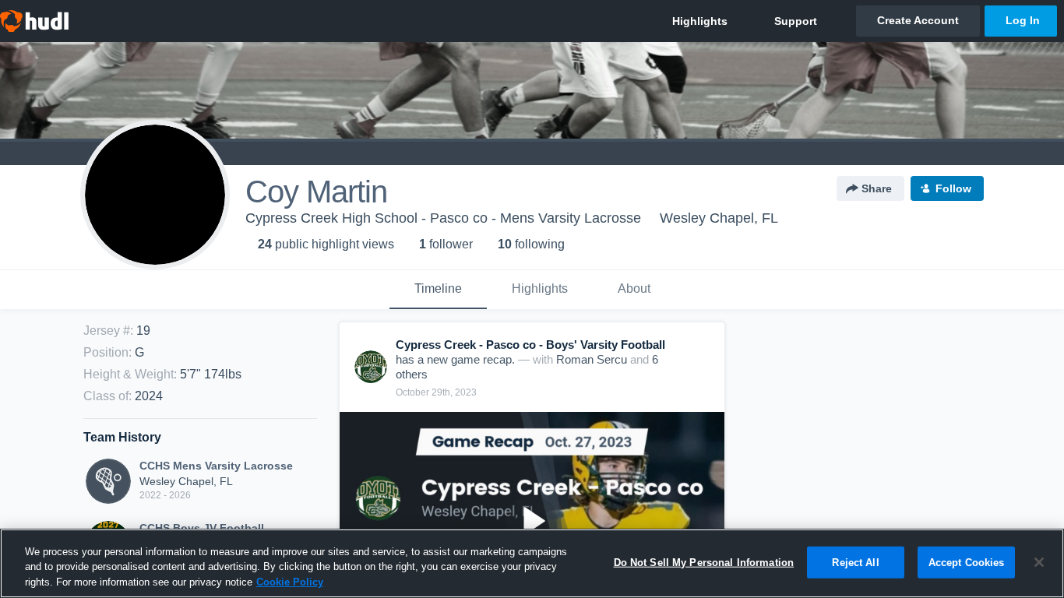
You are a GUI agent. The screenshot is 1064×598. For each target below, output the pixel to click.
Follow (953, 188)
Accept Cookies (966, 562)
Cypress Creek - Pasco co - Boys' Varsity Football (530, 344)
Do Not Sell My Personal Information (704, 562)
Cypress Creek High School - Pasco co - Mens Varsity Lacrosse (443, 218)
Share (876, 188)
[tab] (438, 289)
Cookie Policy (289, 582)
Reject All (855, 562)
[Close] (1039, 562)
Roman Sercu (591, 359)
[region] (532, 563)
